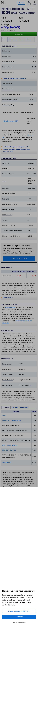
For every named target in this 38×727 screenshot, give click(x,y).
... (33, 39)
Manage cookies (19, 622)
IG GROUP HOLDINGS (9, 450)
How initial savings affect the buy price (14, 78)
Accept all (19, 617)
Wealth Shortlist (10, 307)
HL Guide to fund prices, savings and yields (16, 146)
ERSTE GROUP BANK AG (9, 445)
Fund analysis (28, 39)
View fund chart (8, 297)
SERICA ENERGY (7, 462)
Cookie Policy (10, 605)
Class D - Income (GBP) (10, 121)
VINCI (4, 415)
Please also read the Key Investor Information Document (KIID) (16, 150)
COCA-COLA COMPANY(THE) (11, 420)
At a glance (4, 39)
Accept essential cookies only (19, 611)
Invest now (19, 34)
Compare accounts (19, 259)
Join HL (21, 3)
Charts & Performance (12, 39)
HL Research (21, 39)
